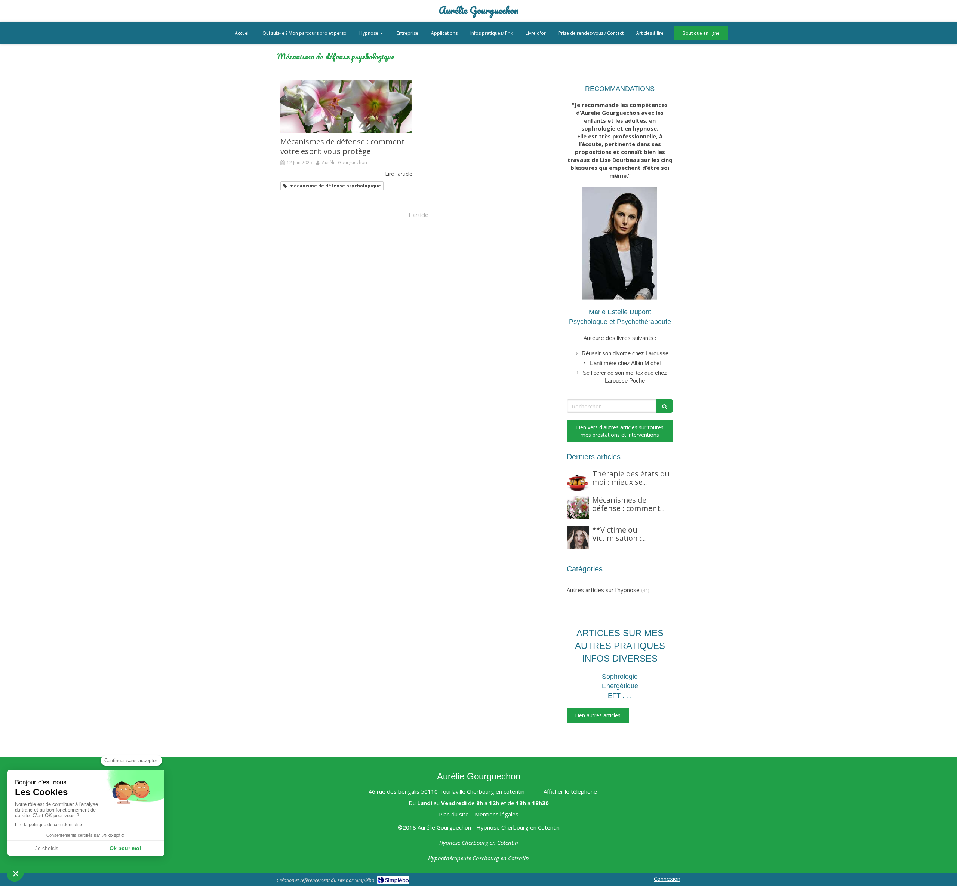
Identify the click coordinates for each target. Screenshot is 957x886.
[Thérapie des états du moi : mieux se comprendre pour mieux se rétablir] (578, 481)
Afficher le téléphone (570, 791)
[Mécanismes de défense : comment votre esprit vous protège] (346, 106)
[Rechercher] (664, 406)
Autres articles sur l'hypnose (603, 590)
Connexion (667, 878)
